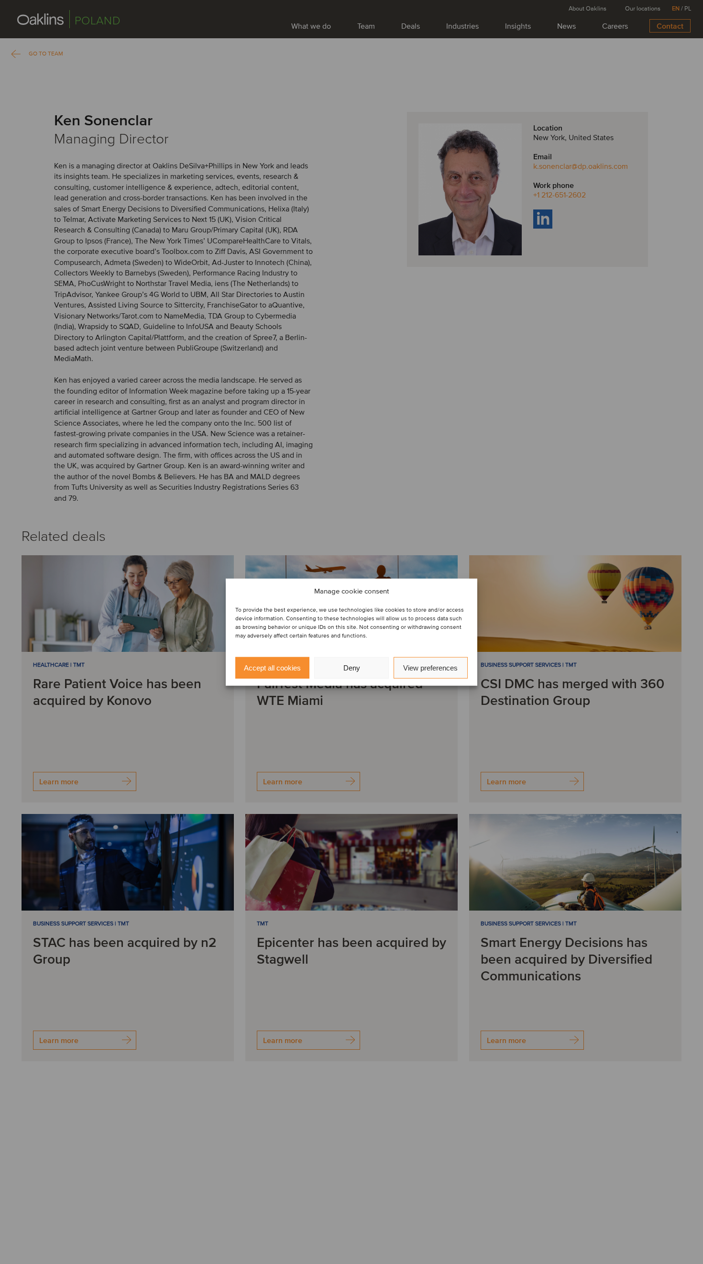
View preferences (430, 667)
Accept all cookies (272, 667)
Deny (351, 667)
